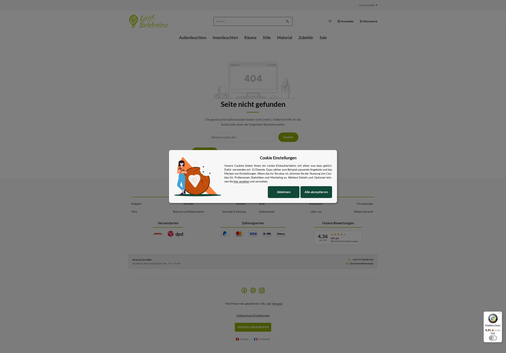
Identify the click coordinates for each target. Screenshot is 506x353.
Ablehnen (284, 192)
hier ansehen (241, 181)
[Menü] (499, 314)
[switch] (493, 338)
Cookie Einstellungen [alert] (278, 157)
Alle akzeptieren (316, 192)
